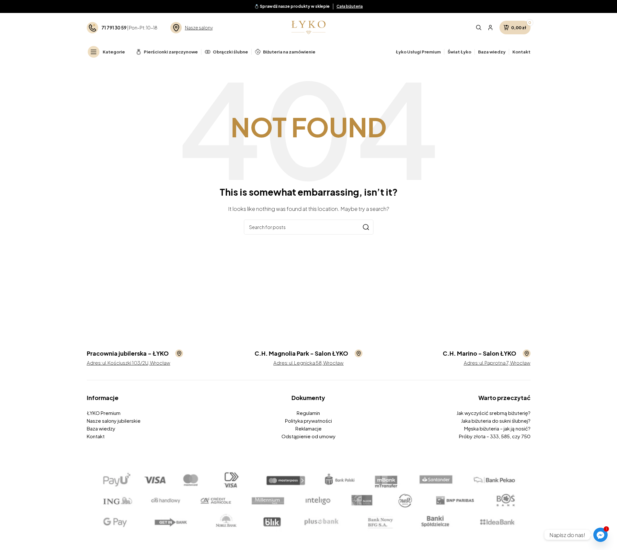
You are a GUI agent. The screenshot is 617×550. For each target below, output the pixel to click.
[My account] (490, 27)
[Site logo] (308, 27)
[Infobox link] (135, 353)
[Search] (479, 27)
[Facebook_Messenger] (600, 535)
